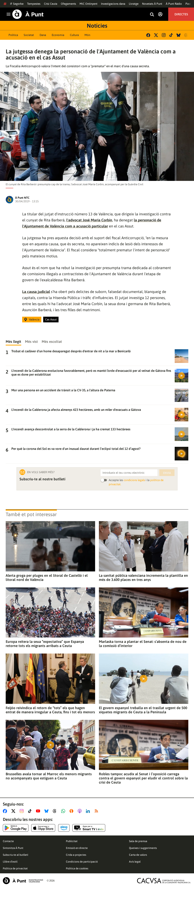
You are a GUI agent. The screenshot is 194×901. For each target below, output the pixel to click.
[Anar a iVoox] (72, 811)
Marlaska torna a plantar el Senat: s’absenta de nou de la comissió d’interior (142, 643)
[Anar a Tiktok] (30, 811)
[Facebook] (148, 35)
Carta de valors (138, 854)
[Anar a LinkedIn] (88, 811)
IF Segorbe (16, 3)
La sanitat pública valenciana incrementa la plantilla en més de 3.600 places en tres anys (143, 577)
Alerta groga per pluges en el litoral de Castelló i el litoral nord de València (47, 577)
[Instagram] (164, 35)
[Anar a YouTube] (39, 811)
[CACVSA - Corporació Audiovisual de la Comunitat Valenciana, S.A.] (164, 880)
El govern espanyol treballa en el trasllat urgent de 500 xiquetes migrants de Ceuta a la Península (143, 710)
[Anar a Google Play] (15, 828)
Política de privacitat (15, 868)
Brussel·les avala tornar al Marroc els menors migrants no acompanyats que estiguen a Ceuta (49, 776)
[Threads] (186, 35)
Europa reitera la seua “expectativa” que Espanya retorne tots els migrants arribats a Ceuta (45, 643)
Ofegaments (68, 3)
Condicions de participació (82, 861)
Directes (181, 14)
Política (13, 35)
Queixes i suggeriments (143, 847)
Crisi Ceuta (50, 3)
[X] (156, 35)
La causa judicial (36, 291)
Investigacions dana (113, 3)
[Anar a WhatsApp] (64, 811)
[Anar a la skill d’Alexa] (64, 828)
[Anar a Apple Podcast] (80, 811)
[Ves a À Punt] (28, 14)
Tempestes (33, 3)
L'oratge (133, 3)
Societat (29, 35)
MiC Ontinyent (88, 3)
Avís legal (135, 861)
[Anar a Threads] (55, 811)
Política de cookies (77, 868)
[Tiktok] (171, 35)
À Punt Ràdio (174, 3)
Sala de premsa (138, 841)
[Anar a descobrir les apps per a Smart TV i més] (88, 828)
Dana (43, 35)
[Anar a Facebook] (6, 811)
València (34, 319)
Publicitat (71, 841)
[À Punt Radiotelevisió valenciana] (23, 880)
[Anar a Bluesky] (47, 811)
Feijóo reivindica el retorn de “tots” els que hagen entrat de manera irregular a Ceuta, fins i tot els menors (50, 710)
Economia (58, 35)
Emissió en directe (77, 847)
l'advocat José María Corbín (89, 220)
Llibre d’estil (10, 861)
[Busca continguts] (152, 14)
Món (87, 35)
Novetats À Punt (152, 3)
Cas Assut (51, 319)
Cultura (74, 35)
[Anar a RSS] (97, 811)
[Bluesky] (179, 35)
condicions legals (134, 480)
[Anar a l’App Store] (43, 828)
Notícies (97, 25)
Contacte (8, 841)
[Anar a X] (14, 811)
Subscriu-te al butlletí (15, 854)
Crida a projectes (76, 854)
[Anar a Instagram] (22, 811)
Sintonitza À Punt (13, 847)
